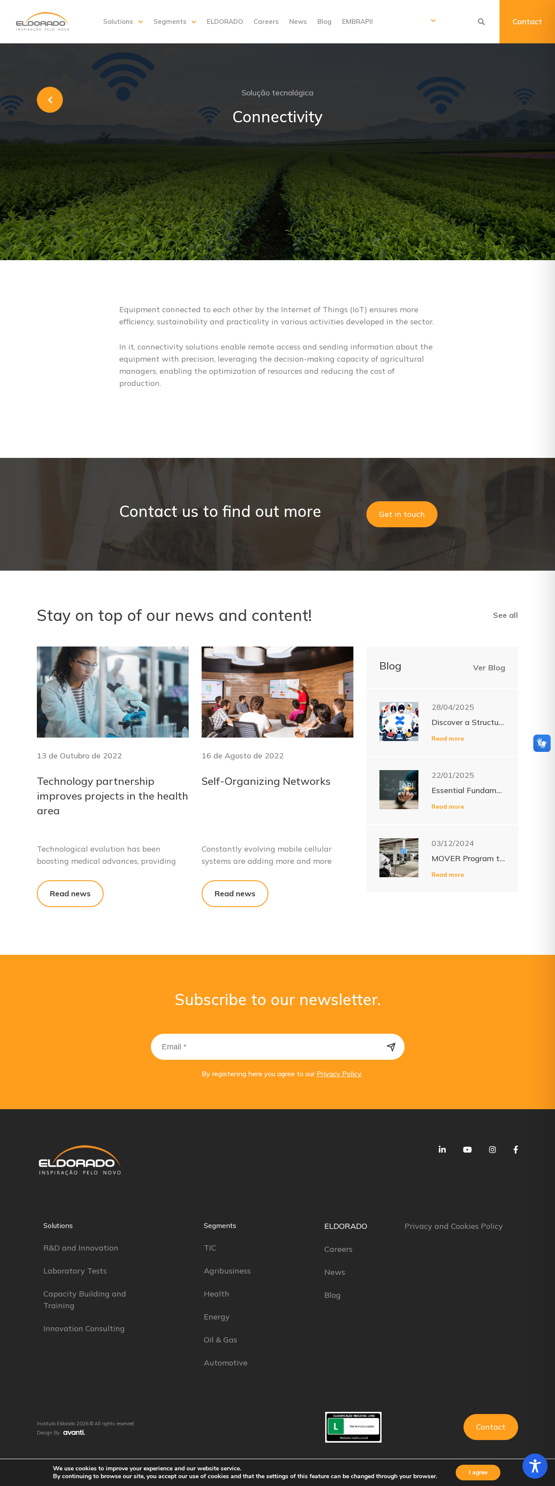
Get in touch (402, 514)
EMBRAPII (357, 21)
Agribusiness (227, 1271)
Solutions (118, 21)
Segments (169, 21)
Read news (70, 893)
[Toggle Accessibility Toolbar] (535, 1466)
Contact (527, 21)
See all (505, 615)
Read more (447, 738)
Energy (217, 1317)
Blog (324, 21)
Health (216, 1294)
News (298, 21)
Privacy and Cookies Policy (454, 1226)
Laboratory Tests (75, 1271)
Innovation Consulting (84, 1328)
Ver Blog (489, 668)
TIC (210, 1248)
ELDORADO (225, 21)
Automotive (226, 1363)
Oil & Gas (220, 1340)
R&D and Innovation (80, 1248)
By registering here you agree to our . (282, 1073)
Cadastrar (392, 1047)
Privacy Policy (339, 1073)
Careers (266, 21)
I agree (478, 1472)
